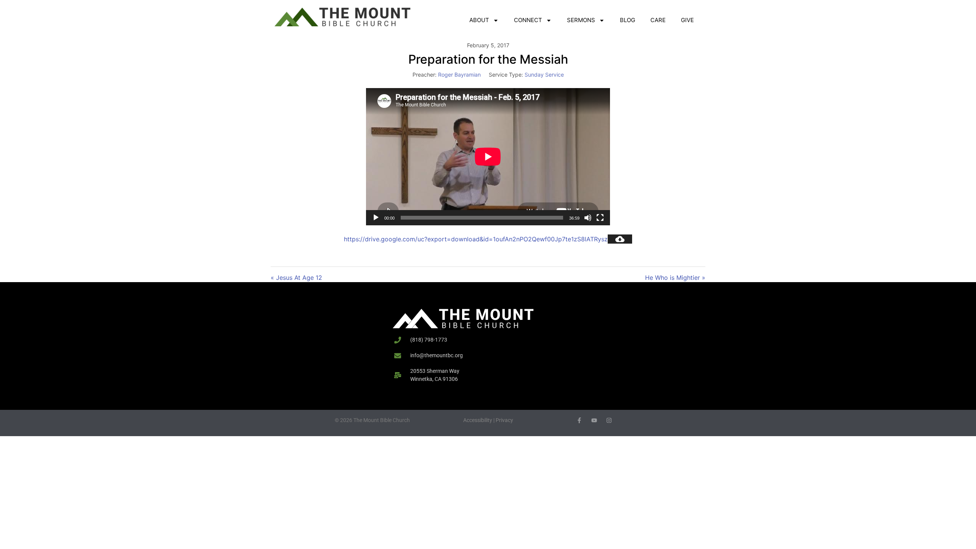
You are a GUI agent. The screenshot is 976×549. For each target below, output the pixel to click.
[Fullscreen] (600, 218)
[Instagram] (609, 420)
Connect (528, 20)
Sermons (581, 20)
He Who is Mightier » (675, 277)
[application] (488, 156)
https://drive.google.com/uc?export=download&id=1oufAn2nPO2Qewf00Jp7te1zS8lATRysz (476, 239)
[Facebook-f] (579, 420)
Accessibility (477, 420)
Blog (627, 20)
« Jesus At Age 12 (296, 277)
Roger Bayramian (459, 74)
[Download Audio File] (620, 239)
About (479, 20)
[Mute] (588, 218)
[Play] (376, 218)
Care (658, 20)
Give (687, 20)
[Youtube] (594, 420)
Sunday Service (544, 74)
